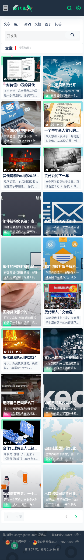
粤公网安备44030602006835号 (58, 542)
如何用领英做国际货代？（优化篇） (60, 405)
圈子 (48, 24)
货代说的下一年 (56, 176)
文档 (38, 24)
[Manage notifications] (14, 545)
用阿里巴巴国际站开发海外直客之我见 (20, 405)
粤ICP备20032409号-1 (67, 535)
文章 (7, 24)
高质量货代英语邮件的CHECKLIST (61, 223)
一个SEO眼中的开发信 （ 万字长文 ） (20, 132)
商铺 (27, 24)
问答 (58, 24)
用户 (17, 24)
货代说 (41, 535)
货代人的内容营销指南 (61, 357)
